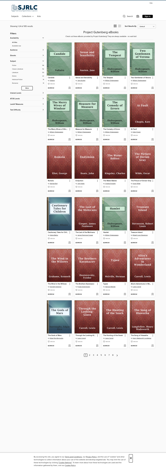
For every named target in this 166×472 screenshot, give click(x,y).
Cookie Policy (70, 465)
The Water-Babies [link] (110, 181)
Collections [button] (27, 16)
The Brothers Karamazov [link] (85, 284)
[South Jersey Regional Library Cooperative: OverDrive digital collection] (25, 8)
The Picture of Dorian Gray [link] (141, 181)
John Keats (80, 184)
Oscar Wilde (136, 184)
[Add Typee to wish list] (124, 294)
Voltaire (52, 80)
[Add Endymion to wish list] (97, 191)
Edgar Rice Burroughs (56, 338)
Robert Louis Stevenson (140, 235)
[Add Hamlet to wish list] (124, 242)
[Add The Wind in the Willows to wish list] (69, 294)
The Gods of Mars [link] (55, 335)
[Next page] (117, 355)
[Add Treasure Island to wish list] (152, 242)
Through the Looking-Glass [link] (86, 335)
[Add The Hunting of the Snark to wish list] (124, 345)
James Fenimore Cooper (85, 235)
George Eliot (53, 184)
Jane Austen (81, 80)
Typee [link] (105, 284)
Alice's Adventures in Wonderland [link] (141, 284)
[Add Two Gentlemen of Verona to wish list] (152, 88)
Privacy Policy (91, 457)
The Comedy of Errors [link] (111, 129)
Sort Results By (130, 26)
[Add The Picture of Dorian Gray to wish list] (152, 191)
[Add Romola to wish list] (69, 191)
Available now (16, 46)
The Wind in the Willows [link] (57, 284)
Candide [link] (51, 78)
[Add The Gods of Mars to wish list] (69, 345)
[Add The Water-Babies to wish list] (124, 191)
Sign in (148, 16)
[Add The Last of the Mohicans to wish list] (97, 242)
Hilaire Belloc (54, 235)
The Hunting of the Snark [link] (113, 335)
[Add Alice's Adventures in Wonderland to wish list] (152, 294)
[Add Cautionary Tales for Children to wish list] (69, 242)
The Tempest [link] (108, 78)
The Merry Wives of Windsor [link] (58, 129)
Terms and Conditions (73, 457)
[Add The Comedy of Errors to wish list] (124, 139)
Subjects (15, 16)
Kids (39, 16)
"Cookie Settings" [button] (65, 462)
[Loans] (137, 17)
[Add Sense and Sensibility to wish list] (97, 88)
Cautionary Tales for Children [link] (58, 232)
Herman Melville (110, 287)
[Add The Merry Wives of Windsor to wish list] (69, 139)
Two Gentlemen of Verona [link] (141, 78)
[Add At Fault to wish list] (152, 139)
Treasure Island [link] (137, 232)
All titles (14, 42)
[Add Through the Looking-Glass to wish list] (97, 345)
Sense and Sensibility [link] (84, 78)
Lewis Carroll (137, 287)
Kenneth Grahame (55, 287)
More (27, 88)
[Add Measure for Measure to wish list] (97, 139)
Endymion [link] (79, 181)
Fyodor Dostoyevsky (83, 287)
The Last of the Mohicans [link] (85, 232)
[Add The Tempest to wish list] (124, 88)
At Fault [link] (134, 129)
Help (151, 3)
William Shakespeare (111, 80)
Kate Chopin (137, 132)
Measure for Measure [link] (84, 129)
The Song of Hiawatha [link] (139, 335)
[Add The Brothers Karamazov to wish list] (97, 294)
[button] (127, 17)
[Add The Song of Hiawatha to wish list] (152, 345)
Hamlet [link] (106, 232)
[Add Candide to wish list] (69, 88)
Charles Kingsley (110, 184)
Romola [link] (51, 181)
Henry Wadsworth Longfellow (142, 338)
